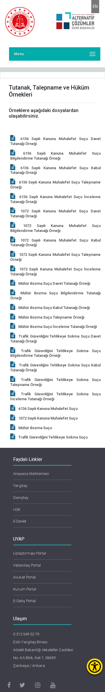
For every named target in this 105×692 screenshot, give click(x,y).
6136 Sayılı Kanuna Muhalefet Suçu (48, 408)
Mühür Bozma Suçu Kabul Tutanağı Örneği (54, 307)
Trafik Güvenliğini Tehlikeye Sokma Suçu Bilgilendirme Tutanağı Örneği (55, 353)
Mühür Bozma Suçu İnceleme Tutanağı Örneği (57, 326)
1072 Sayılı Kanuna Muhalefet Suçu (48, 418)
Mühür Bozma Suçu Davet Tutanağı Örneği (54, 283)
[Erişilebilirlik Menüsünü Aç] (95, 666)
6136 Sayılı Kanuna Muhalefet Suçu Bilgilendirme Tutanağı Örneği (55, 155)
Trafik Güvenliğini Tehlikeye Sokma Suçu (53, 437)
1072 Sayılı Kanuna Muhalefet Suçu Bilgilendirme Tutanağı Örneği (55, 228)
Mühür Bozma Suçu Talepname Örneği (51, 317)
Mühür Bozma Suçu (35, 428)
